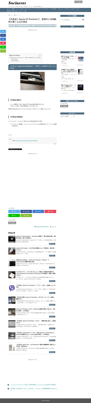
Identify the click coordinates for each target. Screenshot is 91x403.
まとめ (72, 9)
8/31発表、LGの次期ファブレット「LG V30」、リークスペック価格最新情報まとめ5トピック (34, 389)
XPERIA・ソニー (15, 9)
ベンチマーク (67, 9)
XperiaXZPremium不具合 (42, 226)
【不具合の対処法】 (15, 60)
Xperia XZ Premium (45, 25)
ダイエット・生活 (23, 10)
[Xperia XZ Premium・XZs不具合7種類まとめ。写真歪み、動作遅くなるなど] (11, 251)
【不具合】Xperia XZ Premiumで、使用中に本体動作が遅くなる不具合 (25, 57)
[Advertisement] (32, 41)
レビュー (78, 9)
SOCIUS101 (47, 400)
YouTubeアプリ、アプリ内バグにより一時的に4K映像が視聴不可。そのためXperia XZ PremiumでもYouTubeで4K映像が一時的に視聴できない (35, 273)
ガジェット (30, 9)
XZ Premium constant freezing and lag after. (26, 140)
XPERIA (30, 25)
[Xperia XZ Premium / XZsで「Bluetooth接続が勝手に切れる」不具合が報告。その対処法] (11, 311)
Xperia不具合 (52, 25)
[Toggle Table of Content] (39, 55)
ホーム (8, 9)
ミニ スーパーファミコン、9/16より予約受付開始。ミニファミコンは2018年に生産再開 (33, 384)
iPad (26, 9)
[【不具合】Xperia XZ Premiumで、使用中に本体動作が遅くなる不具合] (3, 39)
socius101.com (65, 65)
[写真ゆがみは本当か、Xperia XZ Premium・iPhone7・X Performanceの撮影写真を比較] (11, 262)
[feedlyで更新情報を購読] (78, 2)
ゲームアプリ (37, 9)
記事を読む (51, 243)
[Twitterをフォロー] (76, 2)
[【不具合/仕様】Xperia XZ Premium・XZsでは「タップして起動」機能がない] (11, 300)
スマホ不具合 (53, 9)
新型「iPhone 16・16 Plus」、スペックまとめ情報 (69, 57)
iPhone (21, 9)
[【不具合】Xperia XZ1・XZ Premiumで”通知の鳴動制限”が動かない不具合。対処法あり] (11, 347)
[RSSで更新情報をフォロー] (81, 2)
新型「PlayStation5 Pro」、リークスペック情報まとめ (68, 86)
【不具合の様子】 (14, 59)
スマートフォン (45, 9)
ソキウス (53, 226)
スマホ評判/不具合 (37, 25)
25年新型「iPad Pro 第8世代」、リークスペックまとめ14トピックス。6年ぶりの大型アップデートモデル (69, 71)
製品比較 (9, 10)
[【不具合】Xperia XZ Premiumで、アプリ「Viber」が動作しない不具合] (11, 288)
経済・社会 (14, 10)
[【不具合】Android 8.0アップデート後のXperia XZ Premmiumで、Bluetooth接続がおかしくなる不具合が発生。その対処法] (11, 335)
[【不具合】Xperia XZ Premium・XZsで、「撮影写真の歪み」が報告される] (11, 323)
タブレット (60, 9)
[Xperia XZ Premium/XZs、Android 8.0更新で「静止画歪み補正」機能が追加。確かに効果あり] (11, 239)
